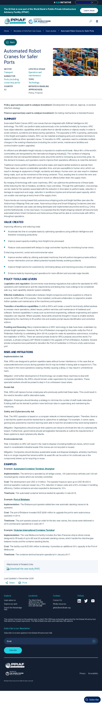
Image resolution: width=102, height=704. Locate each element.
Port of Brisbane (22, 499)
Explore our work (10, 604)
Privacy (83, 673)
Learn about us (10, 600)
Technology (34, 82)
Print (24, 582)
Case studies (51, 31)
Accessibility (93, 673)
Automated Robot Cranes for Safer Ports (77, 31)
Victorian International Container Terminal (34, 530)
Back (12, 42)
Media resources (59, 604)
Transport (8, 72)
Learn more (89, 10)
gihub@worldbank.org (62, 608)
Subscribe (94, 699)
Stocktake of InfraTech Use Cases (28, 31)
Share (12, 582)
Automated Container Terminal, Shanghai (34, 468)
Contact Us (57, 600)
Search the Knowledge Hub (13, 609)
